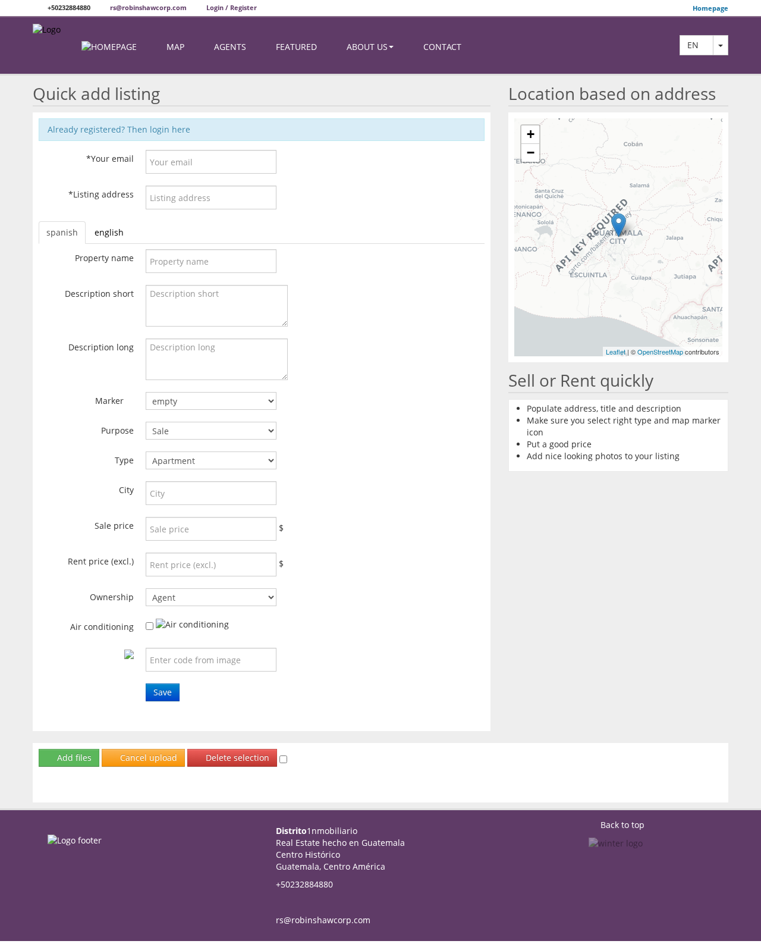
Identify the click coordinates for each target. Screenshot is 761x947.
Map (175, 46)
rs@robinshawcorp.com (147, 7)
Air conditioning (102, 626)
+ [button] (530, 134)
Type (124, 460)
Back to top (622, 824)
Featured (296, 46)
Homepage (710, 8)
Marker (109, 400)
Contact (442, 46)
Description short (99, 293)
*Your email (110, 158)
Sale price (114, 525)
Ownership (112, 597)
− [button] (530, 152)
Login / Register (231, 7)
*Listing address (101, 194)
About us (367, 46)
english (109, 232)
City (126, 490)
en (696, 45)
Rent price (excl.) (101, 561)
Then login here (158, 129)
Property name (104, 258)
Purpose (117, 430)
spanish (62, 232)
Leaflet (615, 351)
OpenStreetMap (660, 351)
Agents (230, 46)
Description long (101, 347)
